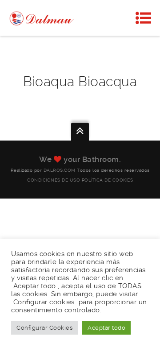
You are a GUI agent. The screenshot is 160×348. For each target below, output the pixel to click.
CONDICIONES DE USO (53, 180)
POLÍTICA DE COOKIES (107, 180)
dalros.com (60, 170)
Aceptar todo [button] (106, 327)
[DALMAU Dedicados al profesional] (42, 17)
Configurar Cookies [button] (44, 327)
